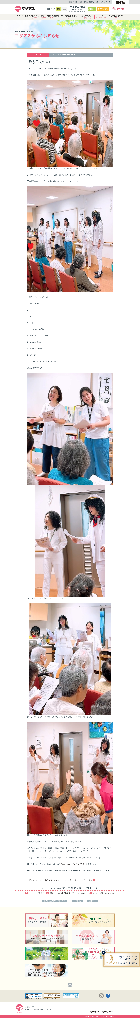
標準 (58, 9)
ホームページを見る (36, 893)
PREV (78, 901)
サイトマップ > (53, 998)
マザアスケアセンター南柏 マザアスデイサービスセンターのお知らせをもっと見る (59, 880)
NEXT (91, 901)
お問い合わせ (103, 9)
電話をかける (68, 893)
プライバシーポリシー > (40, 998)
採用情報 (120, 9)
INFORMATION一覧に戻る (54, 901)
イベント (37, 54)
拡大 (64, 9)
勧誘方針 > (28, 998)
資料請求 (91, 9)
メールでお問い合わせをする (103, 893)
